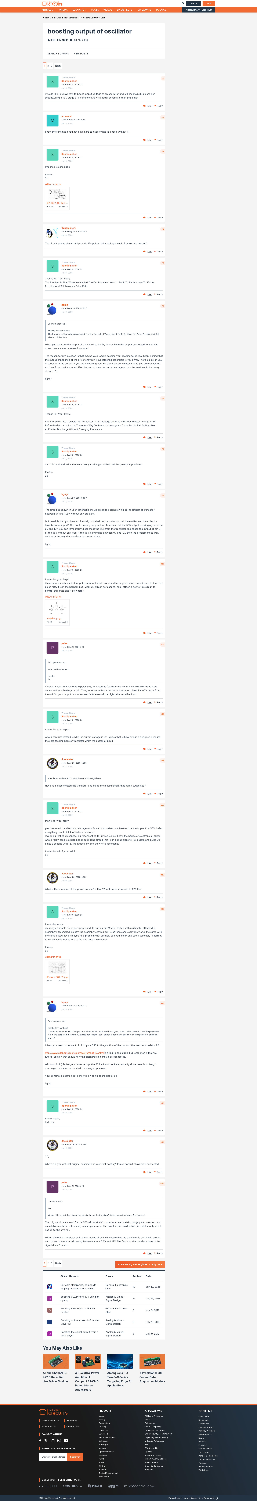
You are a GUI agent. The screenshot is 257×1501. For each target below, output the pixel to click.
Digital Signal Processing (156, 1437)
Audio (147, 1419)
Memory (102, 1448)
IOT (146, 1444)
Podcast (162, 9)
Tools (95, 9)
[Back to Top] (216, 1498)
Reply (160, 106)
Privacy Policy (175, 1498)
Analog (102, 1419)
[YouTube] (66, 1441)
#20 (162, 1183)
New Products (205, 1434)
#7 (163, 398)
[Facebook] (40, 1440)
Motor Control (151, 1462)
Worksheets (204, 1470)
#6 (163, 306)
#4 (163, 229)
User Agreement (206, 1498)
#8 (163, 449)
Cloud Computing (153, 1426)
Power (102, 1462)
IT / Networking (152, 1448)
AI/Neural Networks (154, 1416)
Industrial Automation (154, 1441)
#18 (162, 1103)
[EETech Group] (48, 1486)
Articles (47, 9)
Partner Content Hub (198, 9)
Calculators (204, 1416)
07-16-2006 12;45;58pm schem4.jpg (67, 202)
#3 (163, 151)
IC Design (103, 1444)
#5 (163, 263)
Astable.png (53, 618)
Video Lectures (206, 1466)
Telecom (149, 1469)
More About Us (50, 1420)
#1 (163, 78)
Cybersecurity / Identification (158, 1434)
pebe (64, 643)
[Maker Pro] (113, 1486)
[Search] (183, 3)
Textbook (203, 1463)
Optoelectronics (106, 1451)
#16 (162, 909)
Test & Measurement (108, 1473)
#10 (162, 564)
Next (57, 66)
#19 (162, 1142)
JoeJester (67, 759)
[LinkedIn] (52, 1440)
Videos (107, 9)
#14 (162, 805)
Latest (101, 1416)
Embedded (104, 1441)
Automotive (150, 1423)
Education (79, 9)
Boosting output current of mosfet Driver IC (80, 1322)
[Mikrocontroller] (139, 1485)
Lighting (148, 1451)
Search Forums (58, 53)
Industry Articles (206, 1427)
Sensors (102, 1469)
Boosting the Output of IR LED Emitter (78, 1310)
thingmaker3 (68, 227)
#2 (163, 117)
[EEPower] (95, 1485)
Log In (193, 3)
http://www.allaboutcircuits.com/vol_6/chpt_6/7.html (74, 1052)
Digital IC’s (103, 1430)
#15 (162, 875)
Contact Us (72, 1426)
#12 (162, 714)
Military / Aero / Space (155, 1459)
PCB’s (101, 1459)
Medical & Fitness (153, 1455)
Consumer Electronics (155, 1430)
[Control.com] (72, 1486)
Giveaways (144, 9)
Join (208, 3)
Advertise (71, 1420)
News (201, 1438)
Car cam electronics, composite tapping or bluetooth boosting (78, 1286)
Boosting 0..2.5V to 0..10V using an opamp (80, 1298)
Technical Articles (207, 1459)
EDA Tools (103, 1434)
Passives (103, 1455)
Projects (202, 1445)
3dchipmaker (59, 40)
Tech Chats (204, 1452)
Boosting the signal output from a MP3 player (79, 1333)
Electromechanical (107, 1437)
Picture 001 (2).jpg (57, 977)
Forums (63, 9)
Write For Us (48, 1426)
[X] (46, 1440)
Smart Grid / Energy (154, 1466)
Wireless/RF (104, 1476)
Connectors (104, 1423)
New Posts (81, 53)
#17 (162, 1003)
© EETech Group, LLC (48, 1498)
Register (75, 1457)
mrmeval (66, 116)
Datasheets (124, 9)
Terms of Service (190, 1498)
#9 (163, 495)
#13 (162, 760)
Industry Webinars (207, 1431)
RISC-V (102, 1466)
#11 (162, 644)
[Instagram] (59, 1440)
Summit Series (205, 1448)
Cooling (102, 1426)
